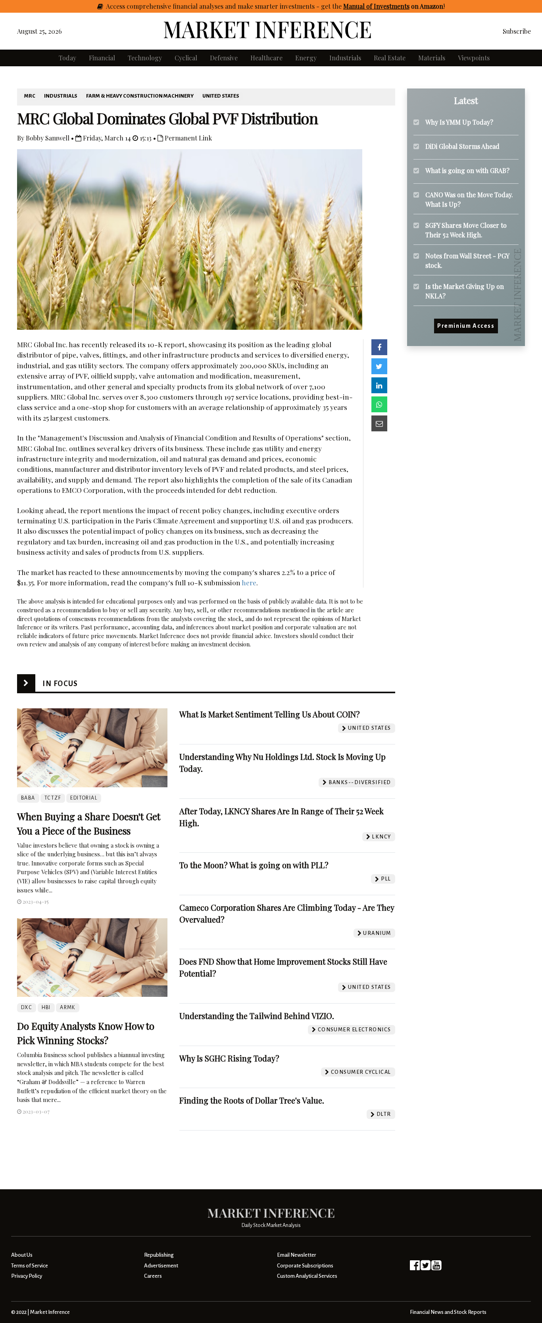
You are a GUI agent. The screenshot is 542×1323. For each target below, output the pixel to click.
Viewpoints (474, 58)
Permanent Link (187, 138)
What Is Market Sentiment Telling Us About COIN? (269, 714)
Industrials (345, 58)
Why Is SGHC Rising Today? (229, 1058)
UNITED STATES (220, 96)
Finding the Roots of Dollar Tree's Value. (251, 1100)
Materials (431, 58)
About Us (22, 1255)
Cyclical (186, 58)
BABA (28, 798)
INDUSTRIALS (60, 96)
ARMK (67, 1007)
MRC (29, 96)
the (387, 6)
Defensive (224, 58)
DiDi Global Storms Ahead (462, 146)
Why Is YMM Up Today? (459, 122)
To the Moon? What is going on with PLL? (254, 865)
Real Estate (390, 58)
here (249, 582)
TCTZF (52, 798)
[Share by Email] (379, 423)
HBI (46, 1007)
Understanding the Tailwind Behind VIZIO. (256, 1015)
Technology (145, 58)
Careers (153, 1276)
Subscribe (517, 31)
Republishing (158, 1255)
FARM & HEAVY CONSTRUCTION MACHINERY (140, 96)
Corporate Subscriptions (305, 1266)
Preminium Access (466, 326)
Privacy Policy (26, 1276)
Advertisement (161, 1266)
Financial (102, 58)
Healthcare (266, 58)
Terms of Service (29, 1266)
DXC (26, 1007)
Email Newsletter (296, 1255)
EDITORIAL (83, 798)
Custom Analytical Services (307, 1276)
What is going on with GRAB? (467, 170)
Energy (306, 58)
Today (67, 58)
